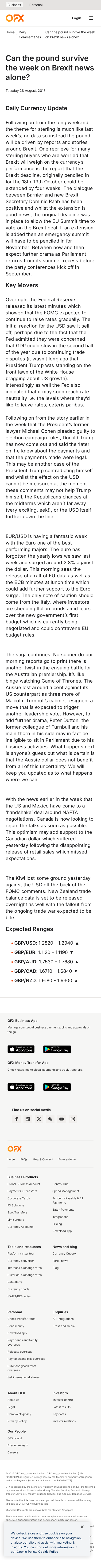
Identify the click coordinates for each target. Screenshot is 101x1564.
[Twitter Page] (39, 1119)
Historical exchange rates (25, 1275)
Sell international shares (23, 1377)
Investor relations (64, 1421)
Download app (17, 1333)
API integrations (63, 1319)
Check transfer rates (21, 1319)
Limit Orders (16, 1219)
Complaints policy (19, 1414)
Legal (11, 1407)
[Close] (82, 1527)
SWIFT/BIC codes (19, 1296)
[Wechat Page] (50, 1119)
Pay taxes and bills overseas (26, 1358)
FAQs (23, 1159)
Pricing (57, 1224)
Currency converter (21, 1261)
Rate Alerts (15, 1282)
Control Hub (60, 1184)
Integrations (60, 1217)
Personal (36, 5)
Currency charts (18, 1289)
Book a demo (67, 1159)
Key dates (59, 1414)
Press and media (64, 1326)
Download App (62, 1231)
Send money (16, 1326)
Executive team (18, 1445)
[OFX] (15, 18)
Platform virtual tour (21, 1253)
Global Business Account (24, 1184)
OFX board (15, 1438)
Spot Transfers (17, 1212)
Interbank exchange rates (25, 1268)
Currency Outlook (64, 1253)
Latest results (61, 1407)
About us (13, 1400)
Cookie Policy (48, 1551)
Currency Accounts (20, 1226)
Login (76, 18)
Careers (13, 1452)
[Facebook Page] (16, 1119)
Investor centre (63, 1400)
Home (10, 32)
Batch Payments (63, 1209)
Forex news (60, 1261)
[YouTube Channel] (61, 1119)
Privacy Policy (17, 1421)
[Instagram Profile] (73, 1119)
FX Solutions (16, 1205)
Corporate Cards (19, 1198)
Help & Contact (43, 1159)
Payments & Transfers (22, 1191)
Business (14, 5)
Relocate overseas (20, 1351)
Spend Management (65, 1191)
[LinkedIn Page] (27, 1119)
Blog (55, 1268)
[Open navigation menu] (91, 18)
